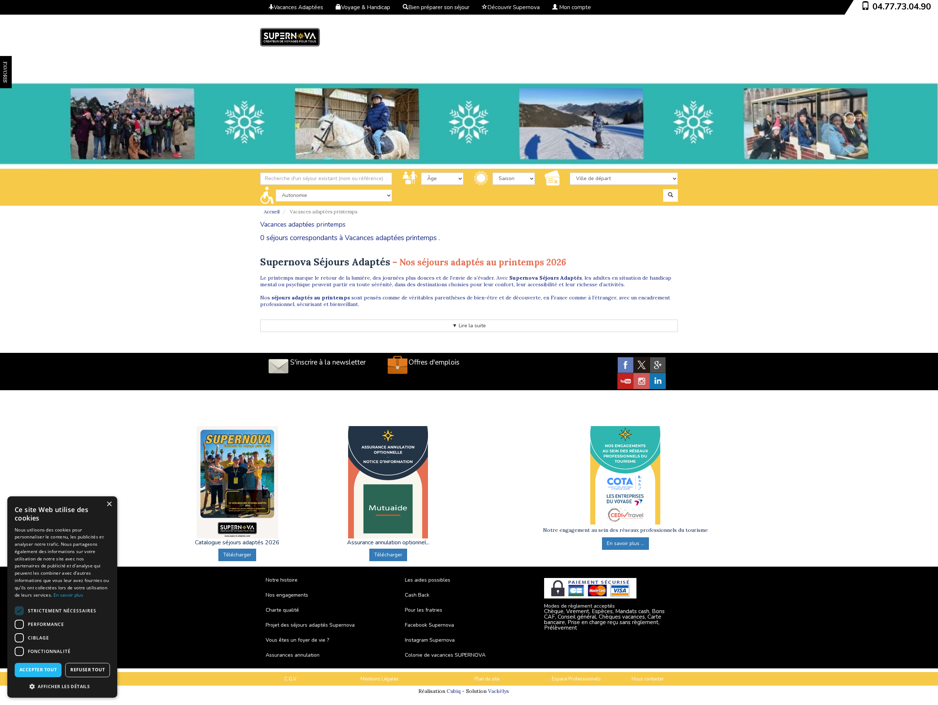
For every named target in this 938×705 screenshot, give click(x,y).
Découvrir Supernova (513, 7)
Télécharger (237, 554)
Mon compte (574, 7)
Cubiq (454, 691)
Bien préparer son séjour (438, 7)
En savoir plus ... (625, 543)
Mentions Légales (380, 679)
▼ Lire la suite (469, 325)
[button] (62, 686)
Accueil (272, 212)
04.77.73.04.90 (901, 6)
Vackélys (498, 691)
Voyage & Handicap (365, 7)
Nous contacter (648, 679)
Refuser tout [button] (87, 670)
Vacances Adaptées (298, 7)
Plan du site (486, 679)
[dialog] (62, 597)
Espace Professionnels (576, 679)
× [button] (109, 504)
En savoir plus (68, 595)
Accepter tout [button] (38, 670)
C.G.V (290, 679)
